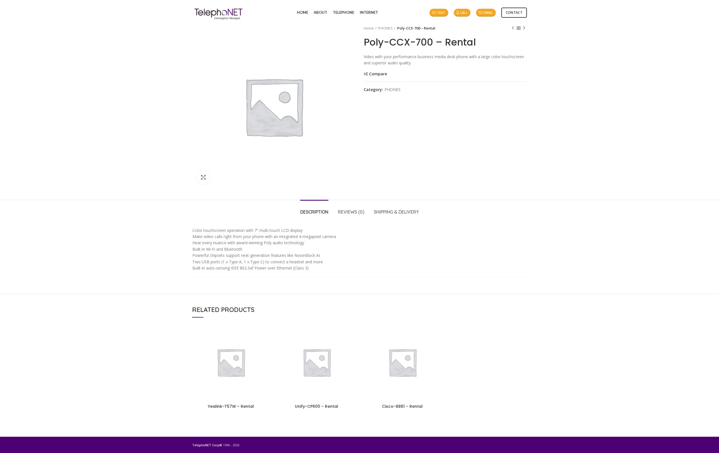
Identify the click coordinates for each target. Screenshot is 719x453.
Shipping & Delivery (396, 212)
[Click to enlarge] (203, 177)
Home (369, 28)
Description (314, 212)
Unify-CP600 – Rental (316, 406)
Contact (514, 12)
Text (441, 12)
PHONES (385, 28)
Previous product (513, 28)
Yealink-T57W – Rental (231, 406)
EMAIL (488, 12)
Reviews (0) (351, 212)
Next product (524, 28)
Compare (378, 74)
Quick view (265, 332)
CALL (464, 12)
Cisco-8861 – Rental (402, 406)
